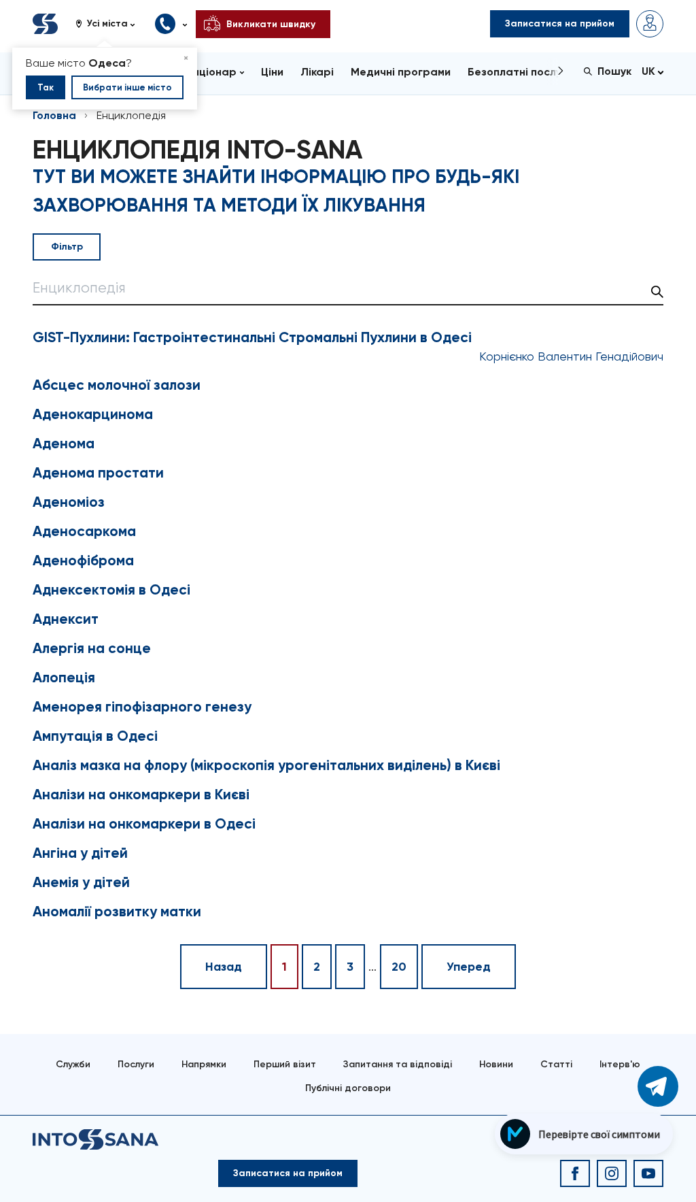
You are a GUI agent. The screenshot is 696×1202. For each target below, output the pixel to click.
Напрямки (203, 1064)
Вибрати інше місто (127, 87)
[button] (110, 23)
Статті (556, 1064)
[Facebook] (575, 1173)
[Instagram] (612, 1173)
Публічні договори (348, 1088)
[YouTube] (648, 1173)
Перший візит (285, 1064)
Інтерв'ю (619, 1064)
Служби (73, 1064)
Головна (54, 115)
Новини (496, 1064)
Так (45, 87)
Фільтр (67, 246)
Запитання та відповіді (397, 1064)
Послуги (136, 1064)
